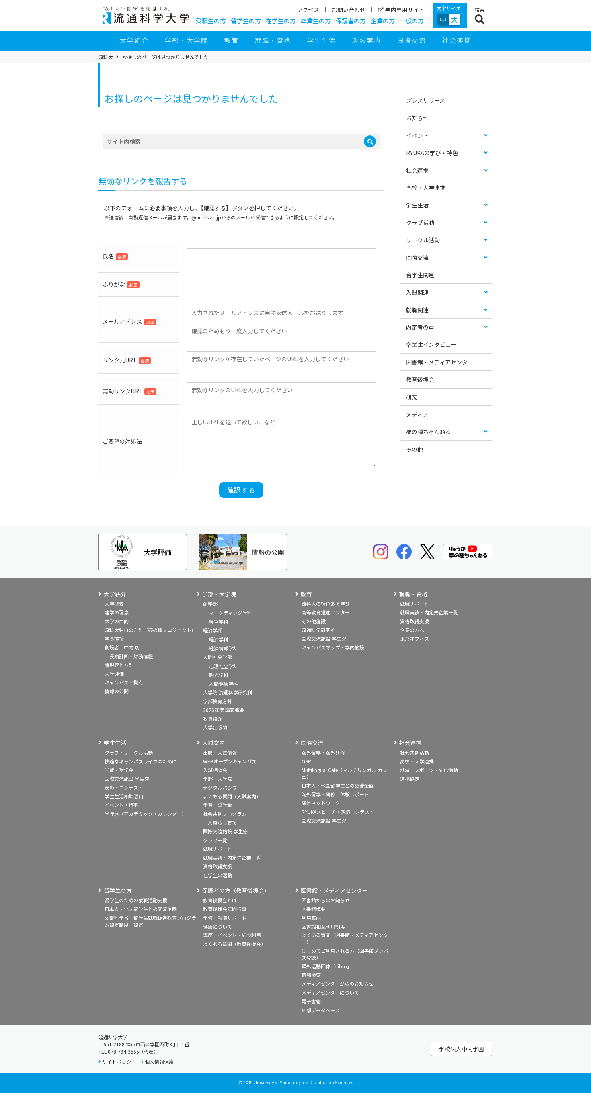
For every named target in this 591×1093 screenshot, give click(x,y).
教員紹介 (212, 718)
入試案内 (366, 40)
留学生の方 (246, 20)
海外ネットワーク (321, 802)
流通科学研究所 (318, 629)
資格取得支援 (414, 621)
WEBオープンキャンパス (230, 761)
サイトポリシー (119, 1061)
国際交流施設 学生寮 (324, 638)
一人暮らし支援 (220, 822)
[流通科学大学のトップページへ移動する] (146, 15)
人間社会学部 (217, 656)
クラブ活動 (420, 223)
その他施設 (314, 621)
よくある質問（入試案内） (232, 796)
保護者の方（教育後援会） (236, 890)
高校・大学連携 (425, 188)
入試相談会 (215, 769)
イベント (417, 135)
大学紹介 (134, 40)
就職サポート (414, 603)
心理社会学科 (223, 666)
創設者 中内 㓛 (122, 647)
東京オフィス (414, 638)
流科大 (105, 57)
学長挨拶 (114, 638)
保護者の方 (351, 20)
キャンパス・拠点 (124, 682)
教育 (231, 40)
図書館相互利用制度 (323, 926)
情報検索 (311, 974)
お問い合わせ (348, 9)
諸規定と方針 (119, 664)
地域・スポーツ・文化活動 (429, 769)
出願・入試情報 (220, 752)
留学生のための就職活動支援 (136, 900)
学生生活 (321, 40)
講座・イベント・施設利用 (232, 934)
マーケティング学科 (230, 612)
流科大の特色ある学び (326, 603)
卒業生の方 (316, 20)
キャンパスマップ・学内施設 (333, 647)
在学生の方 (281, 20)
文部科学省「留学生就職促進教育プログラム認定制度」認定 (150, 921)
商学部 (210, 603)
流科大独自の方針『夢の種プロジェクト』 (150, 629)
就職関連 (417, 310)
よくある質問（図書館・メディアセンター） (345, 938)
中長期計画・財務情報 (129, 656)
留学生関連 (420, 275)
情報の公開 (117, 691)
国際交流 (411, 40)
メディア (417, 414)
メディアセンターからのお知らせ (337, 983)
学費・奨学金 (119, 769)
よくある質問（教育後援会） (234, 943)
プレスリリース (425, 100)
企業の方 (383, 20)
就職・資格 (273, 40)
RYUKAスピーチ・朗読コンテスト (338, 811)
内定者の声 (420, 327)
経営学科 (218, 621)
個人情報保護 (159, 1061)
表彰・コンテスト (124, 787)
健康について (217, 926)
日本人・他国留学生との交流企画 (338, 785)
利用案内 (311, 917)
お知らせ (417, 118)
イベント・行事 (121, 804)
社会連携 (456, 40)
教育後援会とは (220, 900)
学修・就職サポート (224, 917)
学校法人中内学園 (461, 1049)
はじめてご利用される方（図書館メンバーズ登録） (347, 954)
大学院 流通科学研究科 (227, 692)
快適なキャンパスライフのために (141, 761)
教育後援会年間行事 (224, 908)
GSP (306, 761)
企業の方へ (412, 629)
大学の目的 (117, 621)
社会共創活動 (414, 752)
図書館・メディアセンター (439, 362)
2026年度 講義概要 (223, 709)
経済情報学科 (223, 648)
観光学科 (218, 674)
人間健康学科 (223, 683)
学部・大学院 (186, 40)
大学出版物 (215, 727)
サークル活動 (423, 240)
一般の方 (412, 20)
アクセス (308, 9)
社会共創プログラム (224, 813)
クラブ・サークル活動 (129, 752)
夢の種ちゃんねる (428, 432)
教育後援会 (420, 379)
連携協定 (409, 778)
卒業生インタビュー (431, 344)
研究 (411, 397)
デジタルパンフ (220, 787)
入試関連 (417, 292)
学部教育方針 (217, 701)
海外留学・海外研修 (323, 752)
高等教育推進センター (326, 612)
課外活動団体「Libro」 (327, 966)
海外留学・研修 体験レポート (335, 794)
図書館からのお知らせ (326, 900)
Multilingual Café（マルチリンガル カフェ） (344, 773)
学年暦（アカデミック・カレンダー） (146, 813)
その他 (414, 449)
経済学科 (218, 639)
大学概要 (114, 603)
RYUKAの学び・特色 (432, 153)
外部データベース (321, 1010)
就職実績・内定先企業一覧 (429, 612)
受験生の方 (211, 20)
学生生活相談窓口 (124, 796)
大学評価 (114, 673)
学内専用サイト (405, 9)
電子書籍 (311, 1001)
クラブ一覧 (215, 840)
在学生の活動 (217, 875)
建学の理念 (117, 612)
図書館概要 (314, 908)
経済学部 (212, 630)
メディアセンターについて (330, 992)
